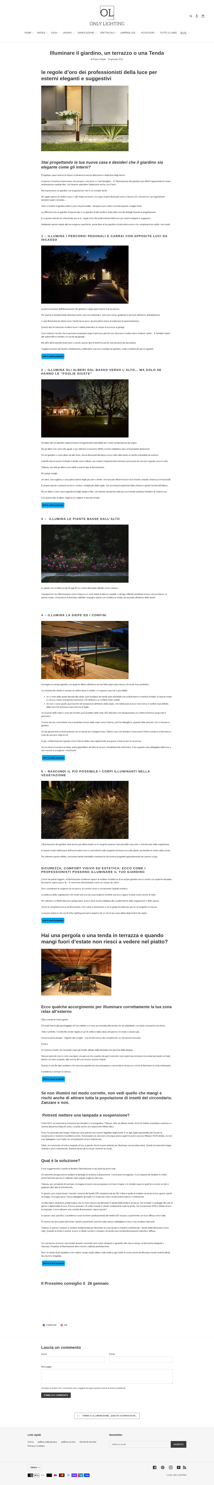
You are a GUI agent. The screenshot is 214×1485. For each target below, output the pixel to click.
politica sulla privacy (47, 1442)
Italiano (33, 1467)
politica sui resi (68, 1442)
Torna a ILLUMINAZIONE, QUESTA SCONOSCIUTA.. (109, 1416)
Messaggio (46, 1366)
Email (112, 1354)
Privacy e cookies (36, 1446)
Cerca (30, 1442)
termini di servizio (88, 1442)
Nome (44, 1354)
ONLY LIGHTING (179, 1475)
